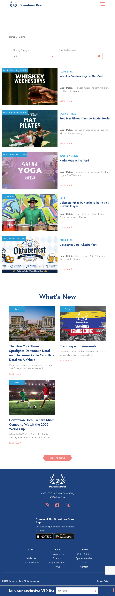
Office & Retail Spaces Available (84, 556)
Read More (14, 374)
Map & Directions (57, 562)
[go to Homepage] (26, 4)
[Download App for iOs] (64, 536)
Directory (57, 558)
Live (31, 554)
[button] (111, 590)
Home (12, 36)
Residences (31, 558)
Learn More (65, 100)
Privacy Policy (103, 581)
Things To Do (57, 554)
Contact (84, 566)
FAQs (57, 566)
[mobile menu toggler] (102, 4)
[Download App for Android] (44, 536)
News (84, 562)
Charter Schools (31, 562)
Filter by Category (21, 50)
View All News (57, 457)
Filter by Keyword (67, 50)
